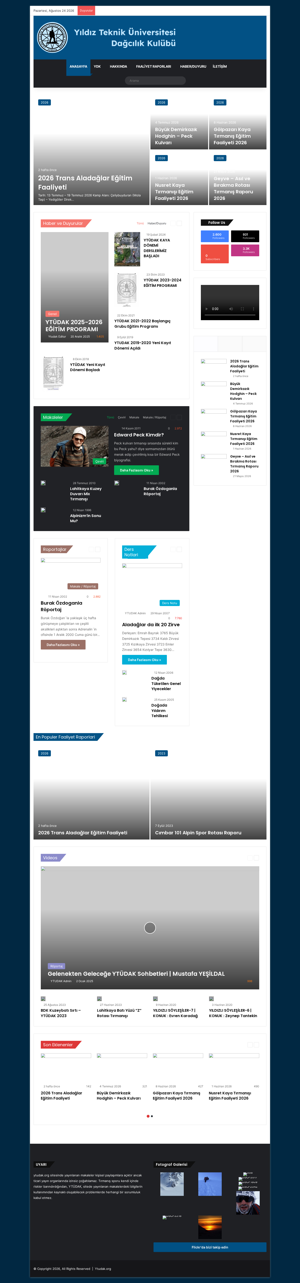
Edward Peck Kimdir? (139, 435)
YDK (97, 66)
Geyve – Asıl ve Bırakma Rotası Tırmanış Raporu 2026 (233, 188)
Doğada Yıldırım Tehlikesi (159, 711)
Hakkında (118, 66)
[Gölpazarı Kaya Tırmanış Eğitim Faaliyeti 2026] (238, 122)
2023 (161, 753)
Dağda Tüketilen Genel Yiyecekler (166, 684)
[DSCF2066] (210, 1228)
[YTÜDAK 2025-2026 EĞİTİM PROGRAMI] (74, 287)
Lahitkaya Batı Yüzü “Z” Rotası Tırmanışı (119, 1013)
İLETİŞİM (220, 66)
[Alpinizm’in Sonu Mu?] (43, 510)
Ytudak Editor (57, 336)
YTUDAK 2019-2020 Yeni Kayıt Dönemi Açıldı (142, 345)
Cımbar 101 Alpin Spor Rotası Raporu (198, 832)
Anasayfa (78, 66)
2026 (44, 102)
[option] (150, 150)
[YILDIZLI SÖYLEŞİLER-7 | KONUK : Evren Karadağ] (155, 998)
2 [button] (152, 1116)
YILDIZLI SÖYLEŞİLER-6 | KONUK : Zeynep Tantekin (233, 1013)
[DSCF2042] (248, 1188)
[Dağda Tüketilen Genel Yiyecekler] (124, 672)
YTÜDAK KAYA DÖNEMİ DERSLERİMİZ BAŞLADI (157, 248)
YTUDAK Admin (135, 613)
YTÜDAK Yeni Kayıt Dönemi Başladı (87, 367)
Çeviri (122, 417)
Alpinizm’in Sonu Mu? (85, 518)
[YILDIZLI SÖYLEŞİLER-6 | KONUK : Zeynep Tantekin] (211, 998)
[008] (248, 1174)
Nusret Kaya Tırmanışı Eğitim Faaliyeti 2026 (174, 192)
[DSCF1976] (210, 1184)
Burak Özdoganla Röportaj (160, 491)
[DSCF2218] (172, 1218)
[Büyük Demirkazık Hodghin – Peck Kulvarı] (179, 122)
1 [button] (148, 1116)
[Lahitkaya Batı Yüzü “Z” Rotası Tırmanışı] (99, 998)
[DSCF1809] (248, 1184)
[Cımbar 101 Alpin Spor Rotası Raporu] (208, 793)
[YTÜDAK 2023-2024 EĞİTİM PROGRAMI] (126, 289)
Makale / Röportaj (154, 417)
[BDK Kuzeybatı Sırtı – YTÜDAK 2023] (43, 998)
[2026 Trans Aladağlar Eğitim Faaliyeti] (92, 150)
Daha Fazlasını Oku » (136, 470)
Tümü (140, 223)
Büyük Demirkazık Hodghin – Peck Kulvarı (176, 136)
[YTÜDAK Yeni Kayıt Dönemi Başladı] (53, 374)
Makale (134, 417)
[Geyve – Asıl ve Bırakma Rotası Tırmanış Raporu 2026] (214, 463)
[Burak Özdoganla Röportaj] (116, 483)
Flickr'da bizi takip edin (210, 1247)
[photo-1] (248, 1203)
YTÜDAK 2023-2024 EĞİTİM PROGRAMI (162, 282)
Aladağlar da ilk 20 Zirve (151, 624)
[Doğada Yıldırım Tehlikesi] (124, 699)
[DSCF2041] (172, 1184)
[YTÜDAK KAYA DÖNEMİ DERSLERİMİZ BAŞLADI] (127, 249)
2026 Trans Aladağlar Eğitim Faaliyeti (244, 366)
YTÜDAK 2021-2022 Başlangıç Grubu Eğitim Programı (142, 323)
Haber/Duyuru (193, 66)
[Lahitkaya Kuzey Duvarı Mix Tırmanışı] (43, 483)
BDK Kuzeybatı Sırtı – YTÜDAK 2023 (61, 1013)
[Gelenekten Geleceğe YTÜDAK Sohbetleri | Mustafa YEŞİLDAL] (150, 927)
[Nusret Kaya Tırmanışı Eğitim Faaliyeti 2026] (179, 177)
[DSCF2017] (248, 1179)
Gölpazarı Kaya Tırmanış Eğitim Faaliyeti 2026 (232, 136)
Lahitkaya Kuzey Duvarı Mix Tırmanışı (86, 494)
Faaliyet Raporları (153, 66)
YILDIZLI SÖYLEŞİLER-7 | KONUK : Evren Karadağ (175, 1013)
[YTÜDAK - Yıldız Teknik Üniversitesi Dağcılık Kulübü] (150, 37)
